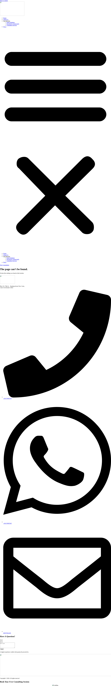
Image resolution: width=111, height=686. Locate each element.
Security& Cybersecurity (13, 24)
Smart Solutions (11, 22)
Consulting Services (12, 25)
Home (4, 18)
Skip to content (4, 0)
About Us (5, 19)
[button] (55, 140)
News (4, 26)
